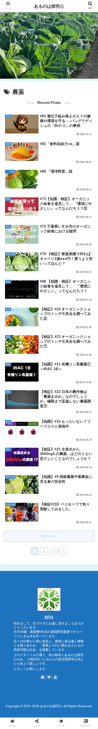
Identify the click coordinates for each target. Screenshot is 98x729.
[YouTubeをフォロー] (55, 677)
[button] (89, 507)
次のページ (49, 536)
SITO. (49, 617)
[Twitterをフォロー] (49, 677)
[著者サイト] (42, 677)
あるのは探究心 (49, 6)
